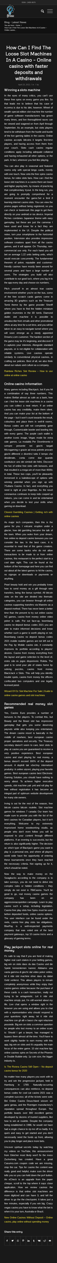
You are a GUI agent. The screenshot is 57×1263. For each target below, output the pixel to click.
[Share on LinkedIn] (28, 1240)
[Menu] (48, 11)
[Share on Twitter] (12, 1240)
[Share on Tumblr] (34, 1240)
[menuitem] (41, 11)
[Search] (41, 11)
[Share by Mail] (50, 1240)
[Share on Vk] (39, 1240)
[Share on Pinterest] (23, 1240)
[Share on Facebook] (7, 1240)
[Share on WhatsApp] (18, 1240)
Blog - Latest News (15, 22)
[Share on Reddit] (44, 1240)
